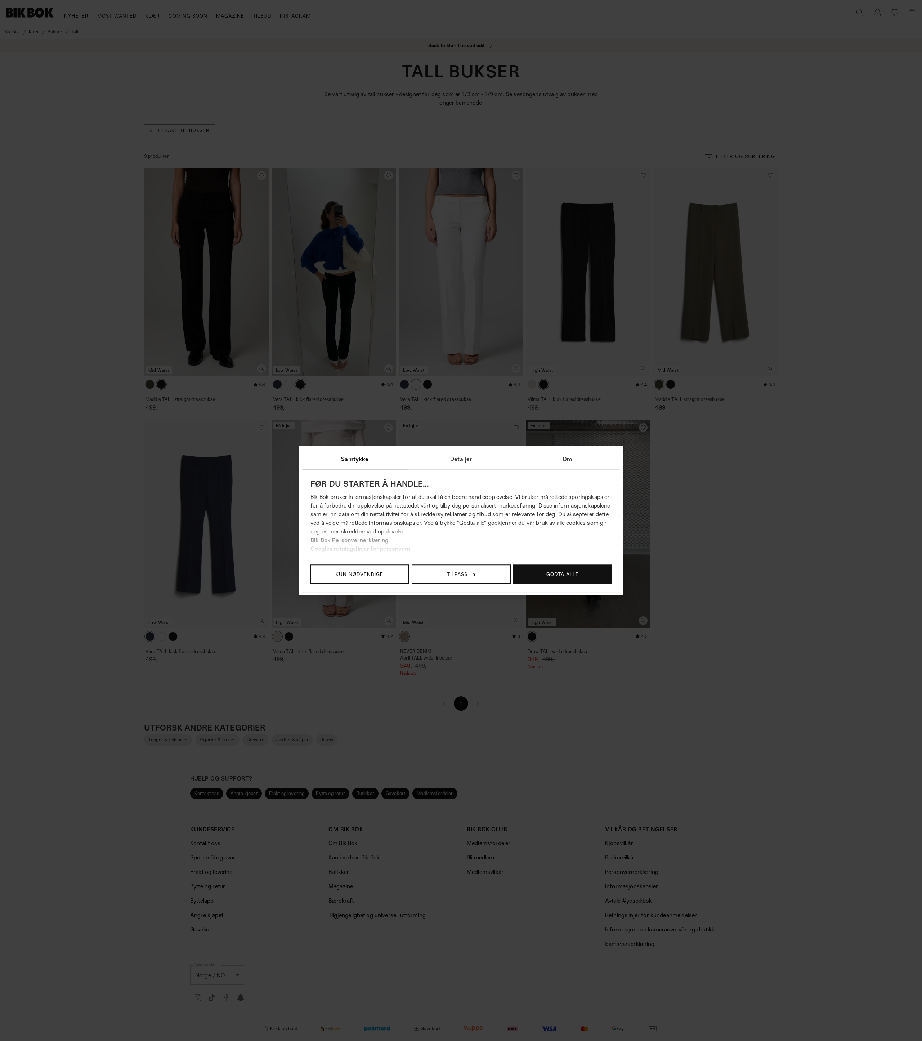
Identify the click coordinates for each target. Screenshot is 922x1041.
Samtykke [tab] (354, 459)
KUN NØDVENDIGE (359, 574)
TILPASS (457, 574)
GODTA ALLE (562, 574)
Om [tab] (567, 459)
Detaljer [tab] (461, 459)
